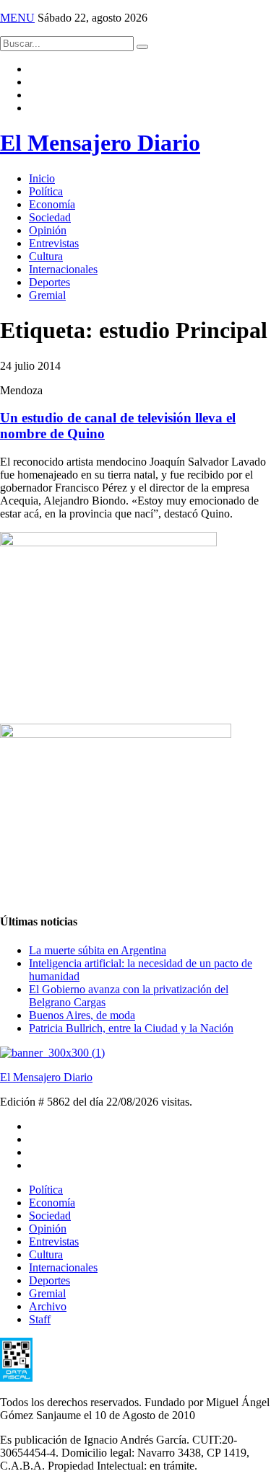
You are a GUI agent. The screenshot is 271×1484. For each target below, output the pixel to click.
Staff (40, 1319)
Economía (52, 204)
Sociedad (50, 217)
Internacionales (63, 269)
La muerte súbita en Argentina (97, 950)
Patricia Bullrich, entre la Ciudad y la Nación (131, 1028)
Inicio (42, 178)
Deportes (49, 282)
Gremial (47, 295)
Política (46, 191)
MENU (17, 18)
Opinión (47, 230)
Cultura (46, 256)
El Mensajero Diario (100, 143)
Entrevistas (54, 243)
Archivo (47, 1306)
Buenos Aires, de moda (82, 1015)
